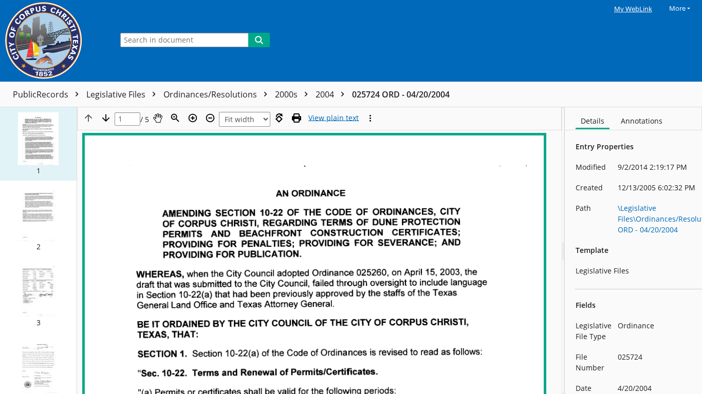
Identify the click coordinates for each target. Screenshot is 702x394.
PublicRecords (41, 94)
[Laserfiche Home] (54, 41)
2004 (326, 94)
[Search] (259, 40)
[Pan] (158, 118)
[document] (633, 250)
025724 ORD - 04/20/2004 (401, 94)
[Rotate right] (279, 118)
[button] (38, 144)
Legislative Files (116, 94)
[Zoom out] (210, 118)
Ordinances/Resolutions (211, 94)
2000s (287, 94)
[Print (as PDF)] (296, 118)
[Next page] (106, 118)
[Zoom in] (192, 118)
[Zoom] (175, 118)
